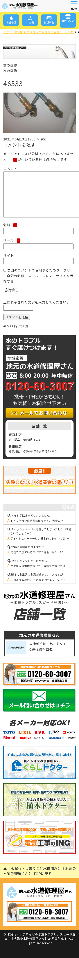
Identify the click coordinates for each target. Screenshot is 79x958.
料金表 (30, 22)
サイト (8, 255)
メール (11, 240)
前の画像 (10, 65)
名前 (9, 224)
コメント (10, 168)
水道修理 (11, 22)
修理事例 (49, 22)
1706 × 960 (37, 139)
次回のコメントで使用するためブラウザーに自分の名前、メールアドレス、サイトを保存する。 (38, 276)
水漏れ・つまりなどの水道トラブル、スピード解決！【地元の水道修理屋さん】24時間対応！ (40, 936)
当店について (68, 22)
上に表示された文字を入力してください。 (36, 302)
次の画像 (10, 70)
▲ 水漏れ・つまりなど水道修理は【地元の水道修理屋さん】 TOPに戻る (39, 871)
